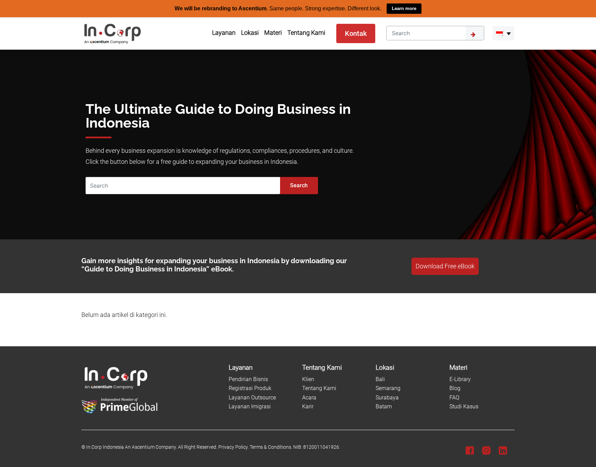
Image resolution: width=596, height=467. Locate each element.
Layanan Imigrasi (250, 406)
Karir (308, 406)
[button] (503, 33)
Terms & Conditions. (271, 447)
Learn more (404, 8)
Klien (308, 379)
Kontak (356, 33)
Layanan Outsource (252, 397)
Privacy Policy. (233, 447)
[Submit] (475, 33)
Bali (380, 379)
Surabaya (387, 397)
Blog (454, 388)
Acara (309, 397)
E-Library (460, 379)
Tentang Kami (319, 388)
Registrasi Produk (250, 388)
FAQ (454, 397)
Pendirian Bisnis (248, 379)
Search (299, 185)
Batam (384, 406)
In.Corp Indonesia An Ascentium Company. (131, 447)
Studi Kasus (463, 406)
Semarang (388, 388)
